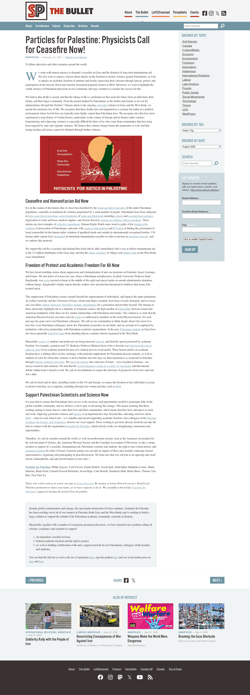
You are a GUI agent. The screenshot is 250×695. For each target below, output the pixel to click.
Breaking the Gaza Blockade (197, 636)
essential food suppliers (140, 216)
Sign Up (190, 249)
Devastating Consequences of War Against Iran (99, 638)
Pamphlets (180, 12)
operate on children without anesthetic (121, 220)
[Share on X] (133, 581)
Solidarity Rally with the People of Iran (47, 641)
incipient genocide (138, 236)
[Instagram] (211, 13)
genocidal (102, 105)
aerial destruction (68, 216)
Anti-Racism (189, 41)
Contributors (42, 26)
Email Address (190, 198)
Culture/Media (190, 50)
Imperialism (189, 67)
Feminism (188, 62)
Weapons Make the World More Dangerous (147, 638)
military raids (130, 252)
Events (194, 12)
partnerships (124, 309)
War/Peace (32, 57)
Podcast (116, 669)
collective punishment (68, 224)
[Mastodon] (120, 677)
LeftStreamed (161, 12)
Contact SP (147, 669)
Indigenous (189, 71)
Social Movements (193, 96)
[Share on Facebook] (126, 581)
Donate (95, 26)
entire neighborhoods (92, 216)
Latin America (190, 84)
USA (185, 109)
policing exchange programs (49, 362)
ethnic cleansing (97, 252)
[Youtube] (140, 677)
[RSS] (223, 13)
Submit (56, 26)
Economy (188, 54)
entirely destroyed (51, 304)
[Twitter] (217, 13)
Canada (187, 45)
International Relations (196, 75)
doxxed (100, 341)
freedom (40, 450)
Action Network (85, 483)
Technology (189, 101)
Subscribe (69, 26)
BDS (118, 386)
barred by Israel (56, 333)
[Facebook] (204, 13)
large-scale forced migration (43, 216)
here (92, 557)
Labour (186, 79)
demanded (59, 236)
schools (119, 216)
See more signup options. (205, 190)
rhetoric (77, 414)
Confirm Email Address (195, 211)
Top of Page (175, 669)
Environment (190, 58)
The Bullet (142, 12)
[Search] (222, 26)
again (47, 280)
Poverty (186, 88)
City (189, 225)
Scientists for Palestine (78, 426)
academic (31, 450)
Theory (186, 105)
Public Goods (190, 92)
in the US (44, 341)
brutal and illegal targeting (111, 208)
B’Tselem (118, 228)
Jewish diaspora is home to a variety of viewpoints (104, 366)
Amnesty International (96, 228)
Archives (83, 26)
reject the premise (79, 362)
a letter (78, 317)
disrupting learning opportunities (79, 304)
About (128, 12)
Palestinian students (130, 329)
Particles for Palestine (76, 57)
